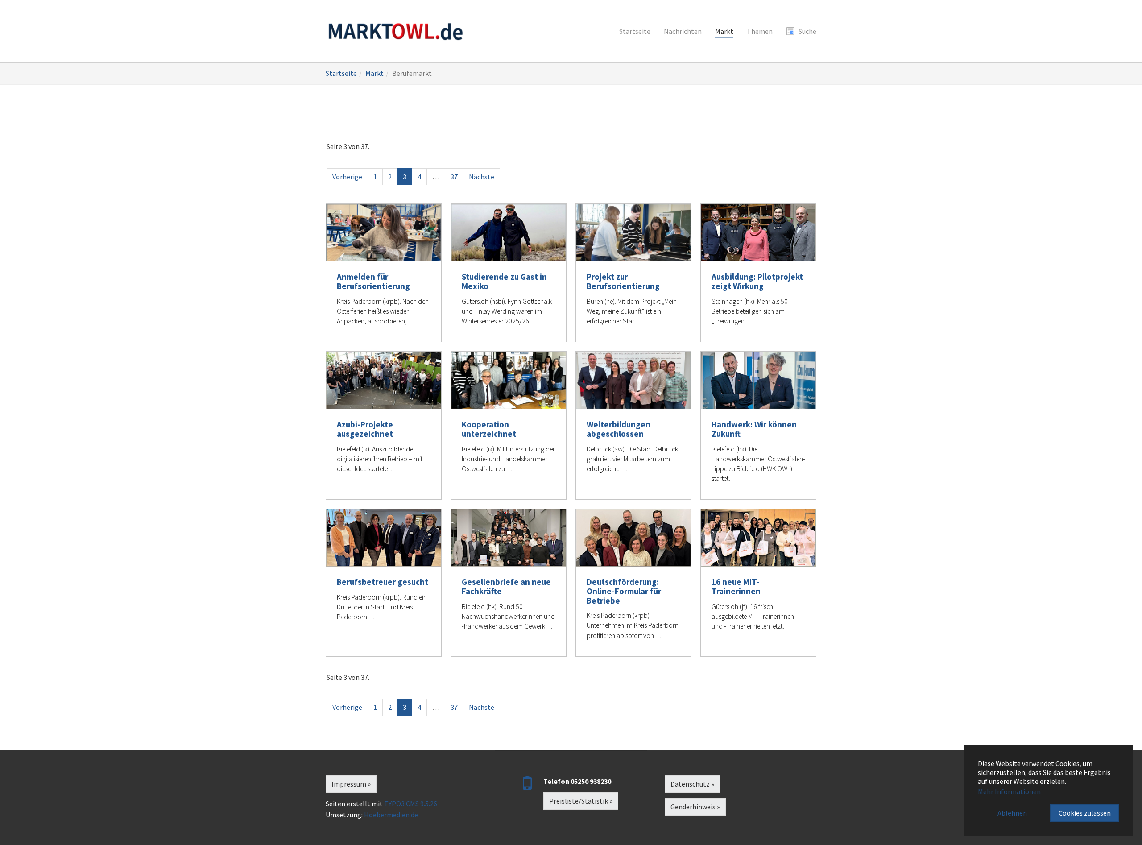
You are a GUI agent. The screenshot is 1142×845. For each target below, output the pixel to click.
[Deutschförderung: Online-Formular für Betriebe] (633, 538)
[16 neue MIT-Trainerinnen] (758, 538)
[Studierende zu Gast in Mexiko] (508, 232)
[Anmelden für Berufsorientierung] (383, 232)
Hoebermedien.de (391, 814)
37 (454, 176)
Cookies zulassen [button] (1085, 812)
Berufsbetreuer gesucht (382, 581)
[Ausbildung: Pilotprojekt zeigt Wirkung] (758, 232)
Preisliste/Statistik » (580, 800)
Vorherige (347, 176)
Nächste (481, 176)
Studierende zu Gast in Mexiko (504, 281)
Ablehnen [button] (1012, 812)
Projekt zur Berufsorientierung (623, 281)
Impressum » (351, 783)
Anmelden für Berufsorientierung (373, 281)
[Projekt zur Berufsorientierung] (633, 232)
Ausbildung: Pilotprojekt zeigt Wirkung (757, 281)
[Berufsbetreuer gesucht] (383, 538)
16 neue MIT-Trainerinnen (736, 586)
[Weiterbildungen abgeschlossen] (633, 380)
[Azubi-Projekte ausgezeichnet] (383, 380)
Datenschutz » (692, 783)
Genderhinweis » (695, 806)
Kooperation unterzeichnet (489, 429)
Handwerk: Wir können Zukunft (754, 429)
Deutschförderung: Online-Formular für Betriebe (624, 591)
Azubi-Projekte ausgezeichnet (365, 429)
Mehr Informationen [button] (1009, 791)
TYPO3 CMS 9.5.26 (410, 803)
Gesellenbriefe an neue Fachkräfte (506, 586)
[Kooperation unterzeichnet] (508, 380)
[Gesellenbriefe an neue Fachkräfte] (508, 538)
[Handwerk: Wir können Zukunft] (758, 380)
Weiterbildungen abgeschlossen (618, 429)
